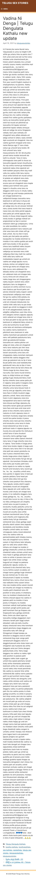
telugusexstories (9, 856)
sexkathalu (17, 850)
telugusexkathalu (16, 853)
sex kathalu (7, 850)
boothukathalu (24, 847)
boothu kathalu (12, 847)
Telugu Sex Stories (15, 2)
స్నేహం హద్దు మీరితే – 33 (14, 859)
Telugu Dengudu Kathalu (16, 844)
